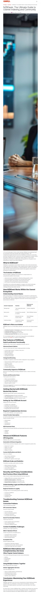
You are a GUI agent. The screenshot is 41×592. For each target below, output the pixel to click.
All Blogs (5, 4)
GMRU (11, 337)
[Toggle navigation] (37, 1)
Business (9, 4)
